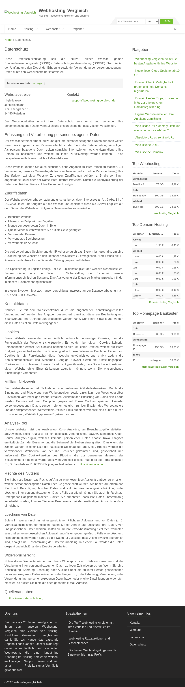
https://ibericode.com (92, 464)
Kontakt (134, 622)
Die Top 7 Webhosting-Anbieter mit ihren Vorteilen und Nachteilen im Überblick (90, 627)
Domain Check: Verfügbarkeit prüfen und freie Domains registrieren (153, 87)
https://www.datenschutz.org (25, 598)
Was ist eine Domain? (149, 152)
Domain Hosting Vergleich (164, 302)
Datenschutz (138, 644)
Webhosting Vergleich (166, 213)
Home (12, 29)
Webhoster (52, 29)
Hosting (28, 29)
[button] (175, 29)
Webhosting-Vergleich (63, 10)
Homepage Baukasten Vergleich (160, 366)
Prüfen (167, 21)
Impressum (137, 637)
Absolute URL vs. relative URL (154, 137)
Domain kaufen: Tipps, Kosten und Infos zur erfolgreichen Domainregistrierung (156, 103)
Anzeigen (38, 83)
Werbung (135, 629)
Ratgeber (77, 29)
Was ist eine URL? (147, 144)
